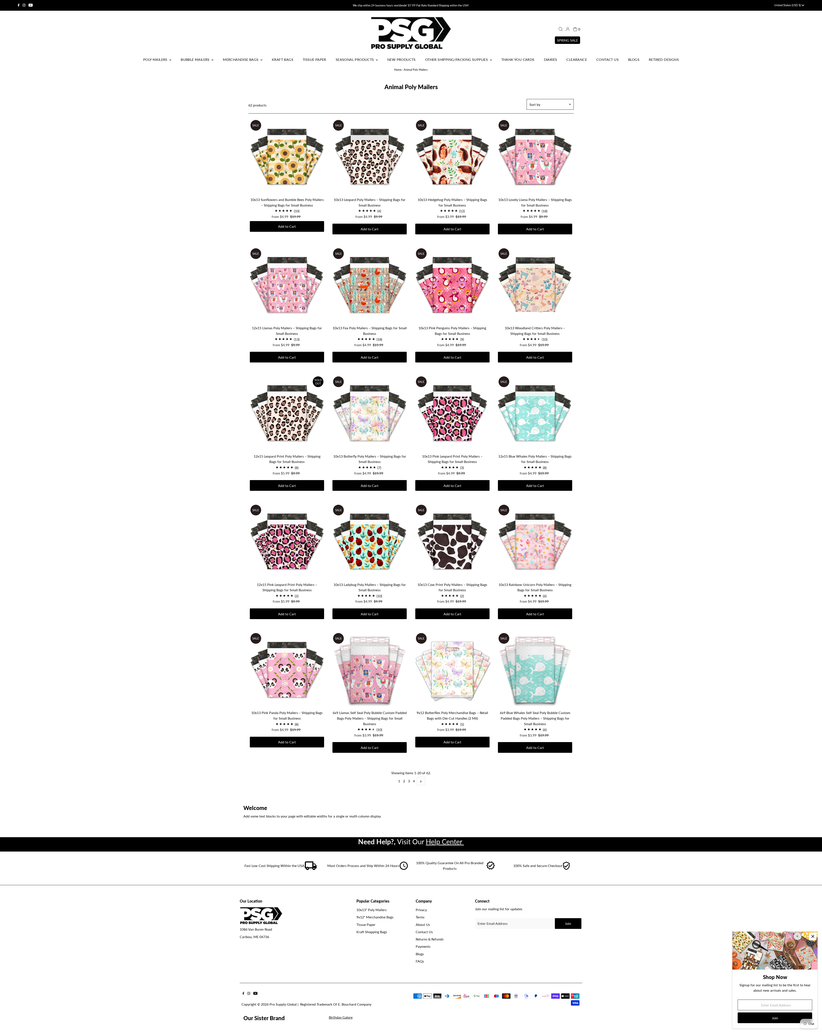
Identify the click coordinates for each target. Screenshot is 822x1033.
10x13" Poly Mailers (371, 910)
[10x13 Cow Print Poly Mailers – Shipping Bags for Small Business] (452, 541)
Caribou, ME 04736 (254, 937)
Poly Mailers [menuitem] (155, 59)
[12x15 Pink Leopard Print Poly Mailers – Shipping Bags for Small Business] (287, 541)
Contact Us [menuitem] (607, 59)
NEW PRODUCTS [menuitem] (401, 59)
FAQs (420, 961)
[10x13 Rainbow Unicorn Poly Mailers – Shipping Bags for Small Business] (535, 541)
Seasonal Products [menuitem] (355, 59)
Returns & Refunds (430, 939)
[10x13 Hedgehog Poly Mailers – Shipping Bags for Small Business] (452, 156)
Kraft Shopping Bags (371, 932)
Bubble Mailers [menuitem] (195, 59)
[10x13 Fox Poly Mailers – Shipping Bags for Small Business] (369, 284)
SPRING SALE (567, 40)
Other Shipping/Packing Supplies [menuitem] (457, 59)
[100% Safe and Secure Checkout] (566, 869)
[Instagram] (24, 5)
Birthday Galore (341, 1017)
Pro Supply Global (283, 1004)
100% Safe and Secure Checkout (537, 866)
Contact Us (424, 932)
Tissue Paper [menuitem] (314, 59)
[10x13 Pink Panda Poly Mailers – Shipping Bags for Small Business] (287, 669)
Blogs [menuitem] (633, 59)
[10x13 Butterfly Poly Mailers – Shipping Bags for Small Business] (369, 413)
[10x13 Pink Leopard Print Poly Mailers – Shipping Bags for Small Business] (452, 413)
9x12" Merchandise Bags (374, 917)
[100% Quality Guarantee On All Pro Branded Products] (490, 869)
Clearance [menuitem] (576, 59)
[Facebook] (19, 5)
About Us (423, 924)
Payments (423, 946)
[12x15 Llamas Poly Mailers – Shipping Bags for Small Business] (287, 284)
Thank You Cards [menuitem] (518, 59)
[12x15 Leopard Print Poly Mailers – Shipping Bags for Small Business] (287, 413)
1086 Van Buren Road (256, 929)
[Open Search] (561, 29)
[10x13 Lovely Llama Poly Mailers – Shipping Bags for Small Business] (535, 156)
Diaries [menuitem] (550, 59)
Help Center (445, 841)
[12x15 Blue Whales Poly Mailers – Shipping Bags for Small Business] (535, 413)
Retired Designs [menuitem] (664, 59)
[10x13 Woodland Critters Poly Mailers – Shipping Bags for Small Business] (535, 284)
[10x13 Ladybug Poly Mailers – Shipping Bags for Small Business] (369, 541)
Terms (420, 917)
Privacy (421, 910)
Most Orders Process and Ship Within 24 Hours (363, 866)
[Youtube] (30, 5)
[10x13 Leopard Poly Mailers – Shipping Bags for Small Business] (369, 156)
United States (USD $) (788, 5)
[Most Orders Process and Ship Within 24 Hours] (404, 869)
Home (398, 69)
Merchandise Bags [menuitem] (241, 59)
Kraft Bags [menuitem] (282, 59)
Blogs (420, 954)
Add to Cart (287, 226)
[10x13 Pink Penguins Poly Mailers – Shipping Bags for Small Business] (452, 284)
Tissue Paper (365, 924)
